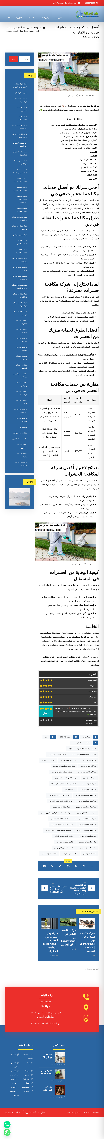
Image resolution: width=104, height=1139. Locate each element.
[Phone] (7, 1124)
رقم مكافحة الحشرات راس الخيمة (20, 144)
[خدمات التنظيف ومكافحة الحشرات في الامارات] (87, 14)
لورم (14, 1082)
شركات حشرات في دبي (88, 766)
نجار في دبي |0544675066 (46, 1073)
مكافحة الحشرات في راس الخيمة (20, 410)
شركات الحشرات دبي (89, 760)
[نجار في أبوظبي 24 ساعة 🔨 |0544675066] (60, 1057)
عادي (27, 1074)
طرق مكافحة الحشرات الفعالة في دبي (81, 128)
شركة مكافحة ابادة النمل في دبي (85, 795)
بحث (13, 59)
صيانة (27, 1070)
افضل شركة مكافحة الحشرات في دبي (84, 754)
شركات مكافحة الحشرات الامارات (64, 766)
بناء (28, 1062)
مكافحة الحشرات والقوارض (21, 419)
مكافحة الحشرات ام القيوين (21, 357)
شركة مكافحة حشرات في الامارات (62, 824)
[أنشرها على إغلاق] (84, 866)
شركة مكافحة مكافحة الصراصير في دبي (58, 830)
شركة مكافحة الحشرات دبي (87, 801)
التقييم (93, 155)
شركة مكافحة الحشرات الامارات (59, 795)
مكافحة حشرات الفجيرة (19, 439)
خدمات (13, 1074)
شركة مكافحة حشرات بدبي (59, 819)
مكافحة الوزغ (23, 427)
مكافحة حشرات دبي (89, 854)
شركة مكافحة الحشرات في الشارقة (19, 277)
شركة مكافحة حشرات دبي (87, 824)
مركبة (13, 1054)
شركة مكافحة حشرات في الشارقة (20, 304)
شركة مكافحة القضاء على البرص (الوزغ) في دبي (56, 813)
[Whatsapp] (7, 1132)
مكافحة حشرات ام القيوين (22, 446)
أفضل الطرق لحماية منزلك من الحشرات (80, 136)
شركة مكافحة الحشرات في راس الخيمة (19, 286)
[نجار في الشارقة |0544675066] (60, 1090)
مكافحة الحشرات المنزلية (21, 348)
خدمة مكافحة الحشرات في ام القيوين (19, 135)
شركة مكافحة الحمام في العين (72, 661)
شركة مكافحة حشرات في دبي (86, 830)
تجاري (13, 1070)
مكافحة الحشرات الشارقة (21, 322)
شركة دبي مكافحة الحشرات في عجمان (63, 783)
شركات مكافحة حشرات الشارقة (22, 209)
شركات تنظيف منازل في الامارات (20, 162)
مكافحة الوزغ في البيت (19, 433)
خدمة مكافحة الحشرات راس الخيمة (19, 126)
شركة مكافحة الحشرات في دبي (86, 807)
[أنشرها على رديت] (68, 866)
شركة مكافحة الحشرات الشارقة (21, 251)
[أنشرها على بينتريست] (76, 866)
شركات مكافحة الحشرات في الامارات (20, 180)
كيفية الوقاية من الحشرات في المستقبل (80, 148)
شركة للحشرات (70, 789)
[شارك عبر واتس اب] (52, 866)
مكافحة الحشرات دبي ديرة (87, 842)
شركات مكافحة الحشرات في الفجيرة (20, 189)
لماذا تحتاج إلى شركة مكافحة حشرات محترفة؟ (77, 132)
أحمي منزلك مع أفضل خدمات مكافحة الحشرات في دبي (74, 125)
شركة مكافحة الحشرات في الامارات (60, 801)
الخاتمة (93, 152)
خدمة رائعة (89, 163)
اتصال (27, 1082)
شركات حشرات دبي (48, 760)
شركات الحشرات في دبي (68, 760)
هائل (92, 175)
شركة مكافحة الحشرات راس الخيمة (19, 260)
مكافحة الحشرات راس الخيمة (21, 384)
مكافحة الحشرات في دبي (88, 848)
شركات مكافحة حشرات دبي (87, 772)
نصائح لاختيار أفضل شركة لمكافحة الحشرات (79, 144)
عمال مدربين (89, 167)
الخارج (13, 1078)
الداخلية (26, 1078)
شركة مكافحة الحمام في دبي (68, 657)
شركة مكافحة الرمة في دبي (61, 807)
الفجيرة (52, 955)
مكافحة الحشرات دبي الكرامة (64, 836)
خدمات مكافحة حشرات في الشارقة (19, 100)
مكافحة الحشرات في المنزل (21, 402)
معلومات (26, 1086)
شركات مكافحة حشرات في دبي (62, 772)
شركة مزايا (86, 737)
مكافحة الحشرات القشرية (21, 339)
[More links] (9, 14)
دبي (54, 200)
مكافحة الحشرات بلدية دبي (87, 836)
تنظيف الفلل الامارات (20, 93)
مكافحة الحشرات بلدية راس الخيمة (20, 375)
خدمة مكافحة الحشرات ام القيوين (19, 109)
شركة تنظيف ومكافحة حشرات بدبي (66, 778)
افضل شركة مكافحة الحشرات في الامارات (82, 748)
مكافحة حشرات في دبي (69, 854)
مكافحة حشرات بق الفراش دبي (64, 848)
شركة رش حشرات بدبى (88, 789)
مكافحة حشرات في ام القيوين (21, 463)
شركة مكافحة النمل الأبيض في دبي (85, 819)
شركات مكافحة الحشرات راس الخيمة (20, 171)
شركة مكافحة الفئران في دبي (86, 813)
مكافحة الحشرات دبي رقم (65, 842)
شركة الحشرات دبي (89, 778)
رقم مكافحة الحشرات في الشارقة (20, 153)
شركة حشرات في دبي (89, 783)
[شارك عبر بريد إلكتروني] (44, 866)
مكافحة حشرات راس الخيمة (22, 455)
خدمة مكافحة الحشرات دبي (57, 754)
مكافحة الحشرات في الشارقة (21, 393)
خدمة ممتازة (89, 171)
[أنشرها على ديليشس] (60, 866)
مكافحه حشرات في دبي (49, 854)
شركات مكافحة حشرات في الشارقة (19, 218)
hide (79, 119)
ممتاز (92, 179)
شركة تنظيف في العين (20, 235)
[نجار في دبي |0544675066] (60, 1074)
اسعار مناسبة (88, 159)
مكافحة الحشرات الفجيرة (21, 331)
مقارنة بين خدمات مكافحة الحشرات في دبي (79, 140)
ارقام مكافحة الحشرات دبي (81, 743)
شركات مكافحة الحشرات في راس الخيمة (22, 199)
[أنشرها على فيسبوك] (92, 866)
